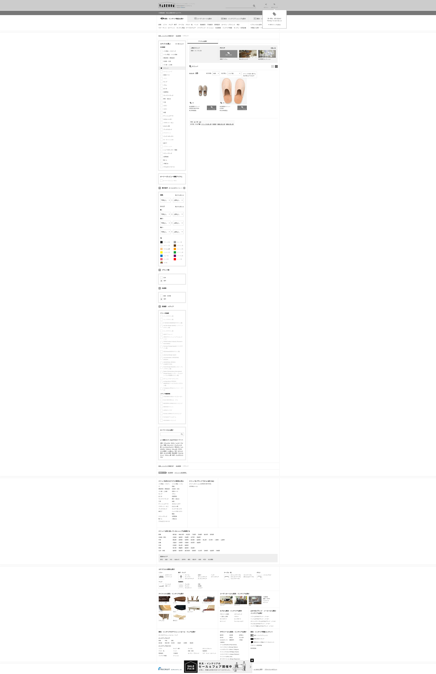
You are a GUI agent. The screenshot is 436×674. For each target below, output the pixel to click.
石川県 (211, 539)
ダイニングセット (207, 648)
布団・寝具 (191, 651)
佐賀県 (212, 550)
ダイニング (237, 605)
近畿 (172, 640)
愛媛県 (180, 548)
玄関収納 (165, 156)
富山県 (205, 539)
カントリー (170, 445)
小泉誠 (240, 640)
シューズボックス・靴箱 (170, 150)
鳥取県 (186, 545)
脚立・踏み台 (167, 98)
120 (200, 122)
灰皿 (164, 112)
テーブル (181, 24)
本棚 (199, 584)
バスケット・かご (168, 122)
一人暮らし (170, 451)
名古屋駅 (210, 559)
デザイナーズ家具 (224, 614)
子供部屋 (265, 596)
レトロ (178, 443)
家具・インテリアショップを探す (235, 19)
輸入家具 (174, 453)
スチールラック (238, 614)
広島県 (174, 545)
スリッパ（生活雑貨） (181, 472)
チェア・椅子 (173, 24)
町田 (204, 559)
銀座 (200, 559)
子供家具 (210, 24)
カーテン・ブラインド (228, 24)
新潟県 (192, 539)
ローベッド (223, 621)
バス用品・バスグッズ (169, 51)
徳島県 (186, 548)
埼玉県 (188, 534)
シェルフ (200, 587)
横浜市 (194, 559)
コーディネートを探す (204, 19)
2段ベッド (167, 586)
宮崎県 (206, 550)
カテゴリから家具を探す (167, 569)
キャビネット (188, 587)
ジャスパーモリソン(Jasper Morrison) (229, 654)
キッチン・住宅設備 (240, 28)
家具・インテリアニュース (261, 635)
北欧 (161, 443)
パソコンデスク (267, 575)
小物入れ (165, 163)
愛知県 (174, 539)
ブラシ (165, 85)
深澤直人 (241, 635)
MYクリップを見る (275, 24)
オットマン (188, 576)
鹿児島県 (187, 550)
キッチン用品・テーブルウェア (186, 28)
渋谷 (171, 559)
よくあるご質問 (258, 669)
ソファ (165, 24)
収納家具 (203, 24)
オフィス (265, 602)
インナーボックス (168, 136)
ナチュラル (167, 443)
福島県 (180, 537)
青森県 (199, 537)
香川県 (174, 548)
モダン (173, 443)
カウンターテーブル (236, 576)
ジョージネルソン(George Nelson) (229, 647)
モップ (165, 81)
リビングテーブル (235, 578)
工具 (164, 102)
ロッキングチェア (202, 578)
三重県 (217, 539)
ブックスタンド (167, 129)
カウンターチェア (189, 578)
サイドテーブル (248, 575)
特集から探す (255, 28)
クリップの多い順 (206, 124)
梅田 (189, 559)
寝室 (250, 605)
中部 (166, 640)
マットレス (168, 584)
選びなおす (181, 43)
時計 (238, 24)
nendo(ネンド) (223, 640)
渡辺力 (231, 637)
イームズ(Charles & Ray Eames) (228, 644)
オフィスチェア (215, 576)
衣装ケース (166, 75)
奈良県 (192, 542)
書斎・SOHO (266, 598)
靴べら (165, 160)
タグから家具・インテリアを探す (231, 611)
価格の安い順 (221, 124)
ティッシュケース (168, 115)
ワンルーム (266, 600)
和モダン (177, 447)
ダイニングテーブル (236, 575)
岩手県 (192, 537)
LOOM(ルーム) (193, 486)
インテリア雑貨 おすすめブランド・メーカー (262, 626)
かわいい (168, 449)
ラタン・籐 (168, 455)
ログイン (266, 7)
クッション (176, 655)
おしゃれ (174, 449)
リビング (222, 605)
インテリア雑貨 (227, 28)
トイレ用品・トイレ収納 (170, 54)
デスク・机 (189, 24)
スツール (187, 575)
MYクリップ (274, 7)
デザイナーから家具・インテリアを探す (233, 632)
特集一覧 (273, 48)
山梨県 (223, 539)
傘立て (165, 143)
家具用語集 (253, 648)
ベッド (196, 24)
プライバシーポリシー (271, 669)
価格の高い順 (230, 124)
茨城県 (200, 534)
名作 (173, 455)
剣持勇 (231, 635)
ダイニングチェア (202, 576)
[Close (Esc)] (252, 660)
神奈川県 (181, 534)
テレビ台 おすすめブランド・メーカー (260, 623)
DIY (176, 451)
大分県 (200, 550)
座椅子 (199, 575)
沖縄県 (218, 550)
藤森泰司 (231, 640)
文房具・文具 (167, 61)
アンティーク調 (163, 602)
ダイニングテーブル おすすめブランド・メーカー (263, 621)
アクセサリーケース (169, 167)
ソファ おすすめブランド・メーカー (260, 616)
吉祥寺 (184, 559)
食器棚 (199, 586)
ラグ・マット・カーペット (167, 28)
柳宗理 (221, 635)
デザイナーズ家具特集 (256, 645)
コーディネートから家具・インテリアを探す (234, 594)
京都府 (186, 542)
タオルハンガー (167, 119)
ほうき (165, 88)
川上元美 (241, 637)
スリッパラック (167, 153)
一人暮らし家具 (224, 616)
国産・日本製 (167, 296)
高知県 (192, 548)
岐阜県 (199, 539)
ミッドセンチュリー (168, 447)
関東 (160, 640)
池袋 (166, 559)
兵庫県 (180, 542)
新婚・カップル (195, 50)
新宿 (161, 559)
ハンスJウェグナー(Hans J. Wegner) (229, 649)
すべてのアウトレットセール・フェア (168, 635)
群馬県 (212, 534)
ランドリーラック (168, 95)
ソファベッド (168, 576)
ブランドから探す (256, 24)
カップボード (237, 619)
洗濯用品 (165, 92)
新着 (160, 24)
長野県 (186, 539)
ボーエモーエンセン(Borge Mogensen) (230, 659)
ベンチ (212, 575)
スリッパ (165, 68)
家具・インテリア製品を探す (174, 19)
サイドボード (223, 619)
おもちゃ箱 (166, 126)
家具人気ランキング (259, 638)
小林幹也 (222, 642)
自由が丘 (177, 559)
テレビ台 (187, 584)
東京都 (174, 534)
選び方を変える (179, 195)
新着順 (214, 124)
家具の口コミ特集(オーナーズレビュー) (264, 642)
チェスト (187, 586)
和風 (165, 445)
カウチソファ (168, 575)
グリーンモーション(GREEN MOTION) (200, 484)
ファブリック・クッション (205, 28)
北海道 (174, 537)
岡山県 (180, 545)
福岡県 (174, 550)
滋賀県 (199, 542)
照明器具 (217, 24)
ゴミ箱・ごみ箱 (167, 64)
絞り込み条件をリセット (176, 188)
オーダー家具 (167, 453)
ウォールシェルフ (238, 621)
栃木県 (206, 534)
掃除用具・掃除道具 (169, 58)
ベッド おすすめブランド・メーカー (260, 619)
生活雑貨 (218, 28)
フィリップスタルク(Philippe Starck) (229, 651)
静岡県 (180, 539)
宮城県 (186, 537)
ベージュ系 (167, 249)
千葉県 (194, 534)
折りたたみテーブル (249, 576)
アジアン (161, 611)
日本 (164, 277)
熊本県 (180, 550)
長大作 (221, 637)
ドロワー (236, 616)
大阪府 (174, 542)
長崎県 (194, 550)
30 (194, 122)
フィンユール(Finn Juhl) (226, 656)
